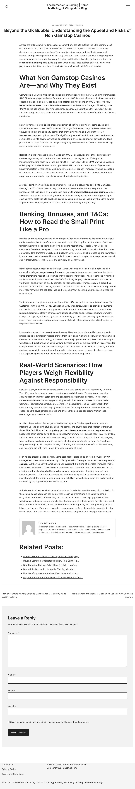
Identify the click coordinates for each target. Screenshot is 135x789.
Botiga (100, 782)
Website (12, 706)
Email (11, 690)
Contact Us (7, 764)
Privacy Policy (9, 769)
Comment (13, 633)
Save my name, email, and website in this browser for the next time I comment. (49, 722)
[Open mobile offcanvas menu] (128, 6)
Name (11, 674)
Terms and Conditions (13, 774)
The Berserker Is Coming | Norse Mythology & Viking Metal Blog (67, 6)
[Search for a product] (7, 6)
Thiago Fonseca (76, 25)
